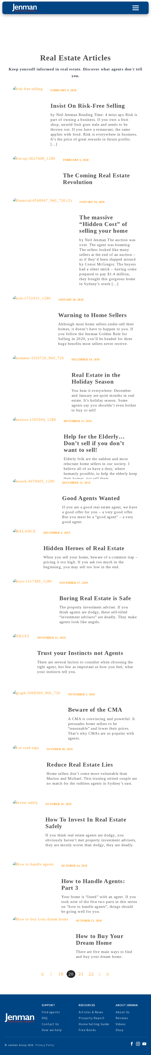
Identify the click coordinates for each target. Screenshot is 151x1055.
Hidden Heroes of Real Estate (83, 548)
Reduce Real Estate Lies (80, 764)
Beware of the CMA (95, 709)
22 (91, 974)
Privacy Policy (45, 1045)
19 (60, 974)
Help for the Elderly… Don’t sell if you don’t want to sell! (94, 443)
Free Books (87, 1030)
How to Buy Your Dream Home (99, 939)
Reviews (122, 1018)
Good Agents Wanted (91, 498)
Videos (121, 1024)
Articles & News (91, 1012)
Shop (119, 1030)
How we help (52, 1030)
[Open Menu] (136, 8)
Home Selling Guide (94, 1024)
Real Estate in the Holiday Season (96, 378)
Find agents (51, 1012)
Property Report (92, 1018)
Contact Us (50, 1024)
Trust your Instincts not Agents (80, 653)
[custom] (132, 1044)
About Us (123, 1012)
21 (81, 974)
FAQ (45, 1018)
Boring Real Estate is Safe (95, 598)
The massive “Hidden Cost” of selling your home (103, 224)
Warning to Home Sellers (92, 315)
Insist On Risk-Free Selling (88, 105)
